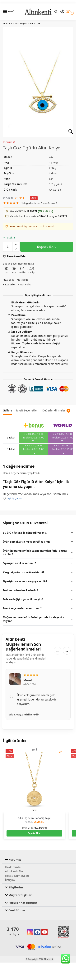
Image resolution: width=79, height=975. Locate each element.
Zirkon (53, 169)
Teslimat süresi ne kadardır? (20, 586)
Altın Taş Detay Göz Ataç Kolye (34, 813)
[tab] (7, 405)
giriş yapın (15, 494)
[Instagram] (30, 928)
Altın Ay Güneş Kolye (21, 710)
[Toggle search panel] (56, 11)
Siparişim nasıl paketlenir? (19, 559)
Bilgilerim (15, 883)
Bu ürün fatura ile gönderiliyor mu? (25, 528)
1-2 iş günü (55, 180)
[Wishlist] (60, 748)
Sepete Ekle (46, 242)
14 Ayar (53, 158)
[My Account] (62, 11)
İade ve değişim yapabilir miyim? (23, 595)
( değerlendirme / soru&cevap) (39, 199)
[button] (68, 12)
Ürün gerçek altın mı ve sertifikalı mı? (26, 537)
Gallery (7, 406)
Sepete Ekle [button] (34, 829)
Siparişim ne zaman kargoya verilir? (25, 577)
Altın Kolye (20, 23)
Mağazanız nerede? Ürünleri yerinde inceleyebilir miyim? (33, 614)
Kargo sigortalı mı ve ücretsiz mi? (23, 568)
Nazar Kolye (34, 23)
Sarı (51, 174)
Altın (51, 153)
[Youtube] (44, 928)
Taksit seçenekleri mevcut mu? (22, 604)
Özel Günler (17, 906)
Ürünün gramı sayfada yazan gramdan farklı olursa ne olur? (35, 548)
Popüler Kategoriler (22, 898)
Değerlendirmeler (55, 406)
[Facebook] (37, 928)
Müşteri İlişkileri (20, 891)
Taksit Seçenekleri (27, 406)
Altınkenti (7, 23)
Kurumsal (15, 855)
